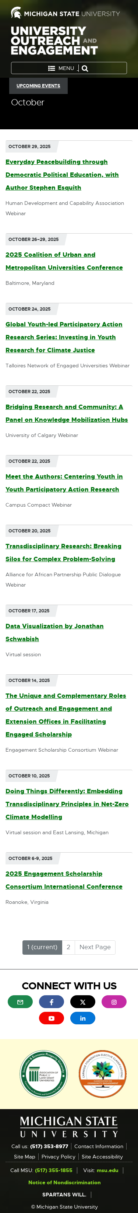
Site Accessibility (102, 1156)
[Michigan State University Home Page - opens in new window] (69, 13)
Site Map (24, 1156)
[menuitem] (20, 1001)
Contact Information (98, 1146)
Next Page (95, 947)
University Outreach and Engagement (54, 42)
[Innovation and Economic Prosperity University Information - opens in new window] (43, 1073)
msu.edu (107, 1170)
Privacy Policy (58, 1156)
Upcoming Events (38, 86)
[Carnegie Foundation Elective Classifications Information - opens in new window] (103, 1073)
